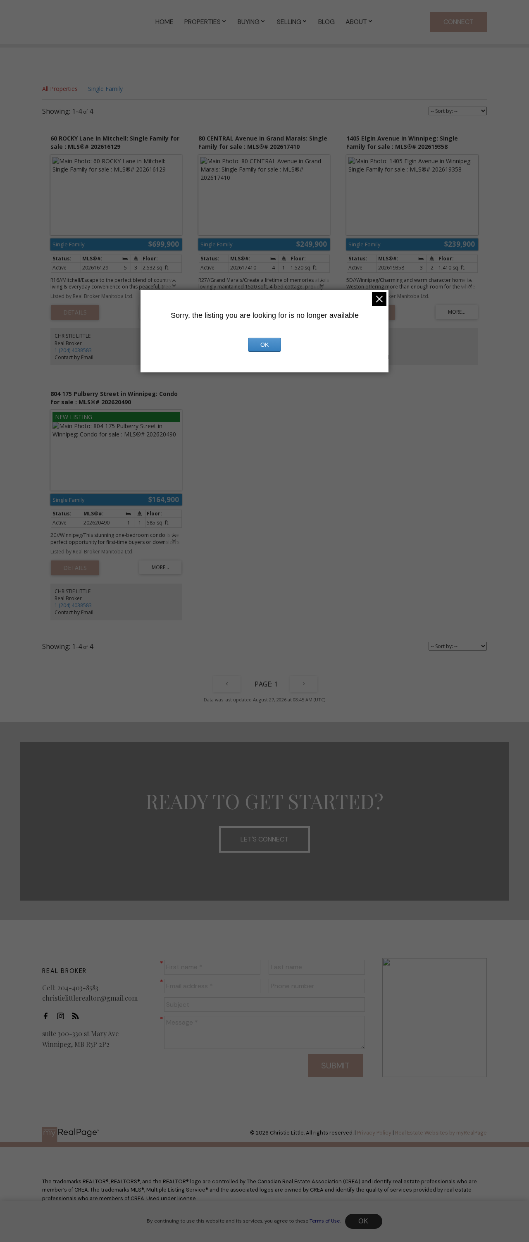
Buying (249, 21)
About (356, 21)
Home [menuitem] (164, 21)
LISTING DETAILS (75, 312)
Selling (289, 21)
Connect (458, 21)
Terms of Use (325, 1221)
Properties (202, 21)
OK (363, 1221)
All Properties (60, 89)
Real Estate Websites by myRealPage (441, 1132)
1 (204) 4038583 (73, 350)
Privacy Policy (374, 1132)
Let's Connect (264, 839)
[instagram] (63, 1016)
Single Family (105, 89)
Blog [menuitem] (326, 21)
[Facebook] (48, 1016)
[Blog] (77, 1016)
